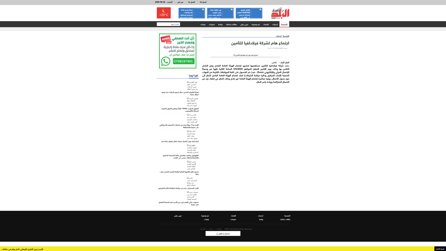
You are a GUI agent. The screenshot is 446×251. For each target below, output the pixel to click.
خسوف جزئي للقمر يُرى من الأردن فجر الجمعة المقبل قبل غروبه (179, 203)
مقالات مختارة (231, 24)
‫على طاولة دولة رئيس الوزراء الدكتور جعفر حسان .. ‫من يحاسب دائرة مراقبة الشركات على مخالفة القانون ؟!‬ (249, 16)
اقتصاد (266, 24)
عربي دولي (244, 24)
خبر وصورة (256, 24)
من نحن (180, 2)
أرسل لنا (203, 2)
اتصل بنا (191, 2)
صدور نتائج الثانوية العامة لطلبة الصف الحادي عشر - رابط (179, 172)
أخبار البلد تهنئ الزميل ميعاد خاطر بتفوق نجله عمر (180, 141)
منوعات (212, 24)
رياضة (220, 24)
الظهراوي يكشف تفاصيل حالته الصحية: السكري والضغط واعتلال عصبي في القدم (181, 156)
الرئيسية (284, 24)
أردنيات (275, 24)
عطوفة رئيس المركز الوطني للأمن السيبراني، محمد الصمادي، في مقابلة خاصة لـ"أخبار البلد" (192, 14)
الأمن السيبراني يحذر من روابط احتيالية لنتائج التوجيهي (178, 188)
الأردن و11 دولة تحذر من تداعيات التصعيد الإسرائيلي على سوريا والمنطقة (179, 126)
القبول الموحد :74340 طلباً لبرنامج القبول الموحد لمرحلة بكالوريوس (180, 109)
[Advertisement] (245, 128)
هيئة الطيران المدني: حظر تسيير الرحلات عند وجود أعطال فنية (180, 93)
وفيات (202, 24)
